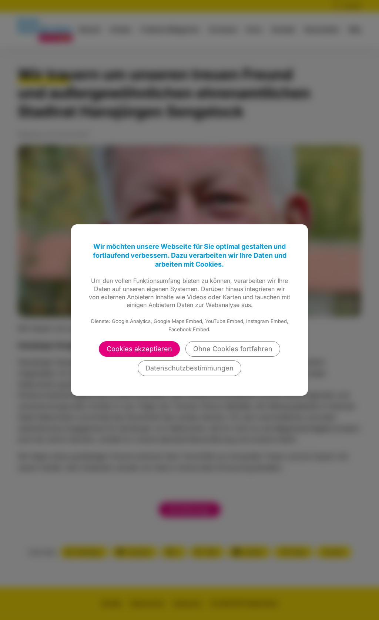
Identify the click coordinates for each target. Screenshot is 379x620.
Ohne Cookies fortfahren (232, 349)
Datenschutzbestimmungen (189, 368)
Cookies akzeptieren (139, 349)
